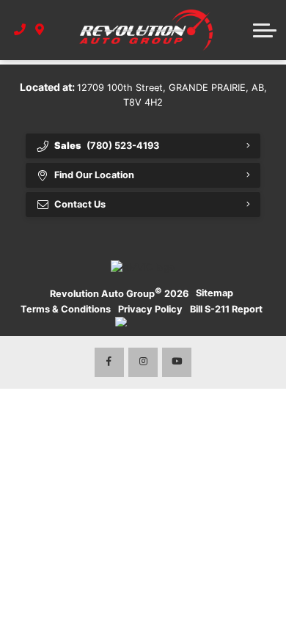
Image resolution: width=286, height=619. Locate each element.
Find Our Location (94, 174)
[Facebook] (109, 362)
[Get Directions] (40, 30)
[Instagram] (143, 362)
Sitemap (214, 292)
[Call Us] (20, 30)
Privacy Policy (150, 309)
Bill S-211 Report (226, 309)
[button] (264, 30)
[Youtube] (176, 362)
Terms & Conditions (66, 309)
